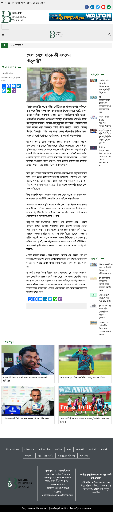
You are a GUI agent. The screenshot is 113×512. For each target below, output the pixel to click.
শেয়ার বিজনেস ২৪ (38, 508)
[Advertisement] (101, 211)
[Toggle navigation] (5, 27)
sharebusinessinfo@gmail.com (57, 494)
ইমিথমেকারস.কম (83, 508)
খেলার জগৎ (18, 45)
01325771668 (62, 488)
